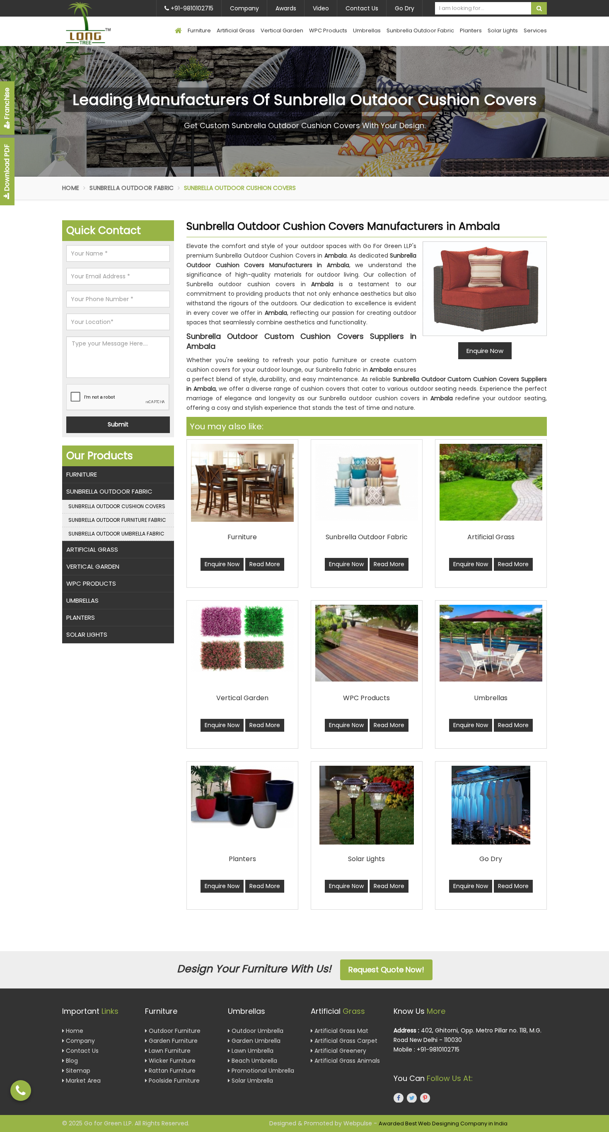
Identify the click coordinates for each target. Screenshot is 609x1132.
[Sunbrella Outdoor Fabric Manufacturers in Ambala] (366, 482)
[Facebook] (399, 1098)
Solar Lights (503, 30)
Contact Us (362, 8)
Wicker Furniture (171, 1061)
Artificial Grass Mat (340, 1031)
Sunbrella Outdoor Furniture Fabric (117, 519)
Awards (286, 8)
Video (321, 8)
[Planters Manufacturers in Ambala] (242, 797)
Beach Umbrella (253, 1061)
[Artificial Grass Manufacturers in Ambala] (491, 482)
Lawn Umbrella (251, 1051)
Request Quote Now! (386, 969)
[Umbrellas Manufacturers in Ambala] (491, 643)
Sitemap (77, 1070)
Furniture (199, 30)
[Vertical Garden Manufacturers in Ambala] (242, 638)
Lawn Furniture (169, 1051)
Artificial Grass (236, 30)
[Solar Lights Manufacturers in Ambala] (366, 805)
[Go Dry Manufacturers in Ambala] (491, 805)
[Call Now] (20, 1090)
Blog (71, 1061)
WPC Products (328, 30)
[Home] (178, 31)
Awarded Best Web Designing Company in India (443, 1123)
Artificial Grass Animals (346, 1061)
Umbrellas (367, 30)
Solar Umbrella (251, 1080)
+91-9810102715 (191, 8)
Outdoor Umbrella (256, 1031)
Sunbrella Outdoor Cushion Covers (116, 506)
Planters (471, 30)
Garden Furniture (172, 1041)
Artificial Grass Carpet (345, 1041)
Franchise (7, 104)
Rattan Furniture (171, 1070)
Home (70, 188)
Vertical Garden (282, 30)
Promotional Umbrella (262, 1070)
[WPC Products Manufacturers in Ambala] (366, 643)
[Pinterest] (425, 1098)
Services (535, 30)
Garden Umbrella (255, 1041)
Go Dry (404, 8)
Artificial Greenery (339, 1051)
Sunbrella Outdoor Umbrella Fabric (116, 533)
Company (244, 8)
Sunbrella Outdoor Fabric (420, 30)
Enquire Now (222, 564)
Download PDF (7, 168)
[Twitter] (412, 1098)
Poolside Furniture (173, 1080)
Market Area (82, 1080)
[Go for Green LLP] (100, 23)
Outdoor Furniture (174, 1031)
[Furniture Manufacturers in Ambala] (242, 483)
